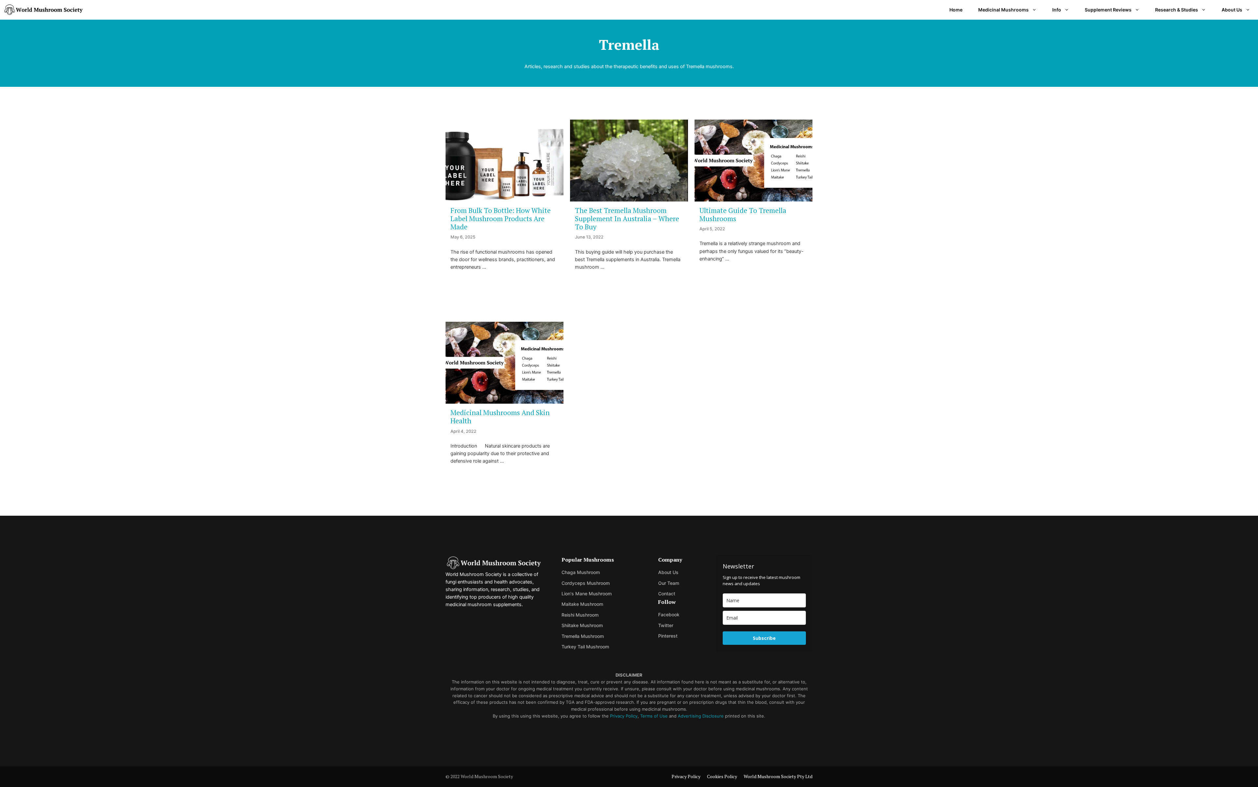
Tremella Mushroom (583, 636)
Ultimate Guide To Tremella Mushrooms (742, 214)
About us (668, 572)
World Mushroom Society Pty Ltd (778, 776)
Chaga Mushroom (581, 572)
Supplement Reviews (1108, 9)
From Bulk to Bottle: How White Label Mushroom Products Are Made (500, 218)
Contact (666, 593)
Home (956, 9)
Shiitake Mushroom (582, 625)
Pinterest (667, 636)
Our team (668, 583)
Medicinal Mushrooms (1003, 9)
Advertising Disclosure (701, 716)
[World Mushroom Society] (43, 10)
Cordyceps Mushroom (586, 583)
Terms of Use (654, 716)
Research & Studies (1176, 9)
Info (1056, 9)
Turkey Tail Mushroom (585, 646)
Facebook (668, 614)
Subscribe (764, 638)
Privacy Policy (624, 716)
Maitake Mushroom (582, 604)
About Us (1232, 9)
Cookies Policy (722, 776)
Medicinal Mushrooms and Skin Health (500, 416)
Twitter (665, 625)
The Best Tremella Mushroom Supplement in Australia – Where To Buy (627, 218)
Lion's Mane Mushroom (587, 593)
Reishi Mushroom (580, 615)
